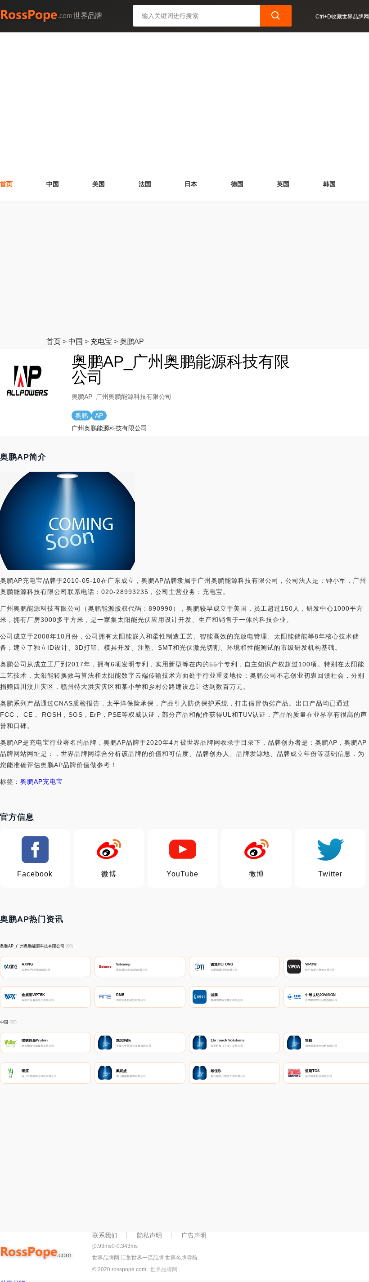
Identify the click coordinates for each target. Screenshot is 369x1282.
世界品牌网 (163, 1269)
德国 (237, 184)
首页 (6, 184)
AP (38, 781)
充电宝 (101, 341)
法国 (145, 184)
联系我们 (104, 1235)
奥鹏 (27, 781)
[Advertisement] (184, 105)
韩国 (329, 184)
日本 (190, 184)
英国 (283, 184)
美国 (98, 184)
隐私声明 (149, 1235)
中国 (52, 184)
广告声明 (194, 1235)
